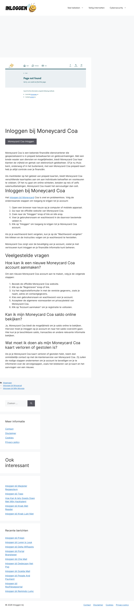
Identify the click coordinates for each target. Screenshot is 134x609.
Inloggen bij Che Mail (16, 559)
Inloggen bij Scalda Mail (17, 571)
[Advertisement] (67, 35)
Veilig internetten (97, 8)
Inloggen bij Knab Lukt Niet (19, 513)
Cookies (9, 437)
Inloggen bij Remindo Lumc (19, 591)
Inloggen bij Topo (14, 494)
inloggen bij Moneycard (22, 197)
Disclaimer (10, 433)
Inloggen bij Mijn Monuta (13, 388)
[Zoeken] (31, 403)
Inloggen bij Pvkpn (14, 538)
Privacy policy (12, 442)
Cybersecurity (116, 8)
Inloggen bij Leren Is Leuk (18, 542)
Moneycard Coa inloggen (21, 141)
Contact (9, 429)
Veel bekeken (74, 8)
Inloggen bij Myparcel (12, 385)
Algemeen (7, 383)
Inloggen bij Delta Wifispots (19, 547)
